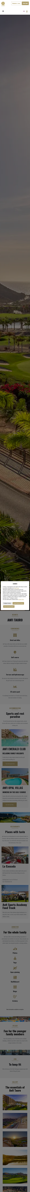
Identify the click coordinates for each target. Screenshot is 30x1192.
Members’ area (16, 3)
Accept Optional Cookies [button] (18, 603)
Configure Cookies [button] (7, 603)
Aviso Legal (16, 588)
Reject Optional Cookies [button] (9, 606)
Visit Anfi (25, 3)
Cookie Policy (21, 599)
